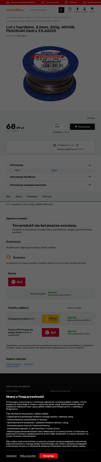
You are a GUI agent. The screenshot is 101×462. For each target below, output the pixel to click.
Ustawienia (11, 456)
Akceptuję (48, 456)
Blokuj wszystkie (28, 456)
